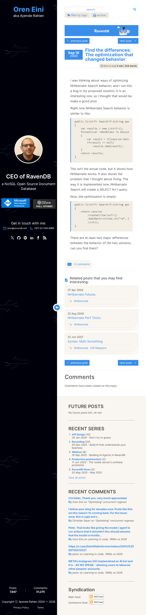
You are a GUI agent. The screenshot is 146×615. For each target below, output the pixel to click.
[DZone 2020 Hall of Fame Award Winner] (44, 204)
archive (101, 15)
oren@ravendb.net (17, 228)
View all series (77, 477)
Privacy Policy (21, 607)
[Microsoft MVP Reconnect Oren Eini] (15, 203)
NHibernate (81, 301)
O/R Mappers (98, 348)
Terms (40, 607)
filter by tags (78, 15)
